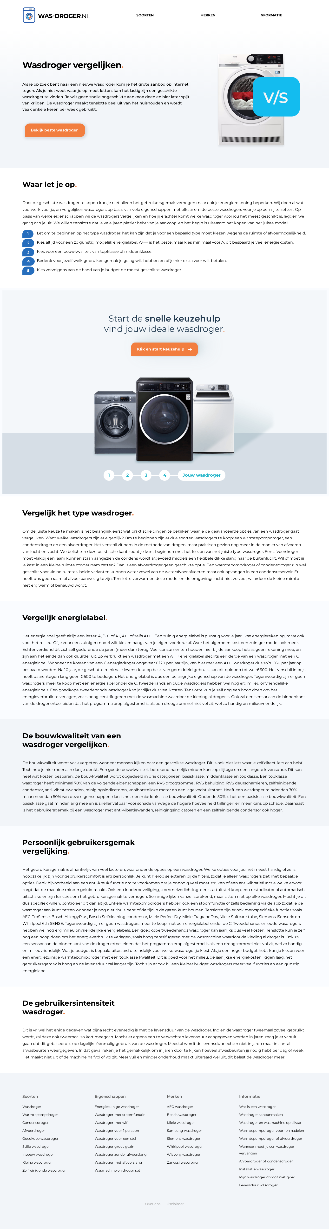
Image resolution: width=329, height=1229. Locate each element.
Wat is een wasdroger (257, 1107)
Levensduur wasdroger (258, 1185)
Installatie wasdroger (257, 1169)
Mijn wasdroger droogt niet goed (267, 1177)
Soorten (30, 1096)
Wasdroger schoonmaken (261, 1114)
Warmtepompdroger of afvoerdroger (270, 1138)
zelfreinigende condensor (236, 810)
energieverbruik (37, 696)
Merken (174, 1096)
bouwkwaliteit (77, 251)
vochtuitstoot (209, 790)
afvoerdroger (80, 544)
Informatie (249, 1096)
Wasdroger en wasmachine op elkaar (270, 1122)
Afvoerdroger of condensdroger (266, 1161)
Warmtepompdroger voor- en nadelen (271, 1130)
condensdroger (276, 565)
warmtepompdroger (81, 957)
